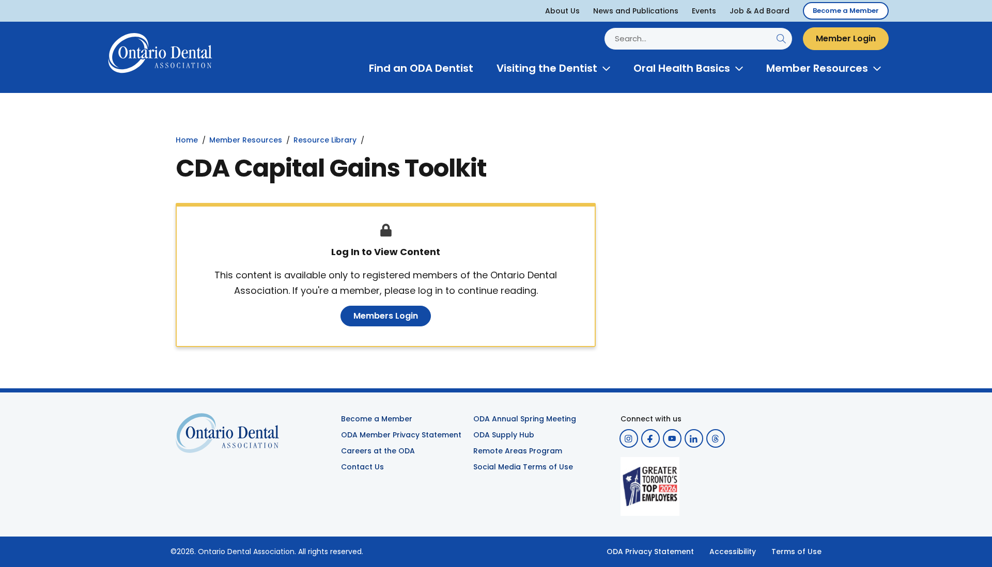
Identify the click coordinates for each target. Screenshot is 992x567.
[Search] (781, 38)
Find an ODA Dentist (421, 68)
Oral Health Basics (681, 68)
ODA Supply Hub (503, 435)
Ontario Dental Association (246, 551)
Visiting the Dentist (547, 68)
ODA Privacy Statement (650, 551)
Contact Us (362, 467)
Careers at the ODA (378, 451)
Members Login (385, 316)
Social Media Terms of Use (523, 467)
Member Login (846, 38)
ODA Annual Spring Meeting (524, 419)
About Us (562, 11)
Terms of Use (796, 551)
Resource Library (325, 140)
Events (704, 11)
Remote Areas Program (517, 451)
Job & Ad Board (759, 11)
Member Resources (817, 68)
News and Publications (635, 11)
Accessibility (732, 551)
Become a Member (846, 10)
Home (187, 140)
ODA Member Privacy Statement (401, 435)
